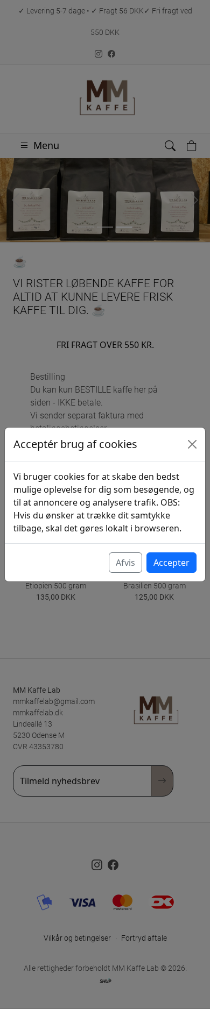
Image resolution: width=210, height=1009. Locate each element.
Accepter (171, 563)
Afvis (125, 563)
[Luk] (192, 444)
